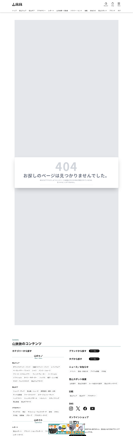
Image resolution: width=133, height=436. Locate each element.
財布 (50, 412)
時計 (24, 412)
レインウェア (55, 367)
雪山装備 (16, 402)
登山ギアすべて (26, 402)
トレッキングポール (30, 398)
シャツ (34, 370)
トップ (14, 10)
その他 (15, 415)
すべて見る (93, 351)
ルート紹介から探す (95, 383)
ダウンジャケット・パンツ (21, 367)
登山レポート (17, 431)
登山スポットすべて (110, 383)
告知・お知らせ (83, 371)
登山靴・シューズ (32, 391)
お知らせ (93, 10)
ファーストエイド (30, 394)
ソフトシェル (17, 377)
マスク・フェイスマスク (21, 381)
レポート (51, 10)
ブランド (112, 10)
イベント (73, 371)
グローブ (29, 415)
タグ (119, 10)
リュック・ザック (19, 391)
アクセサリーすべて (40, 415)
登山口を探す (82, 383)
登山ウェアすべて (37, 381)
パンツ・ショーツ (44, 370)
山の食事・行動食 (62, 10)
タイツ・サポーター (30, 377)
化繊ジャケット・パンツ (41, 367)
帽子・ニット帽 (53, 377)
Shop (112, 5)
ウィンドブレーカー (39, 374)
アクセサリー (41, 10)
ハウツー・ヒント (76, 10)
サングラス (16, 412)
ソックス (42, 377)
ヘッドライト (17, 398)
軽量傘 (22, 415)
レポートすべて (18, 435)
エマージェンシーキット (46, 394)
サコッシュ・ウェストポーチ (37, 412)
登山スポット (102, 10)
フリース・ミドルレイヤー (21, 374)
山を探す (73, 383)
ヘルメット (43, 398)
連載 (86, 10)
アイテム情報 (94, 371)
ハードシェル (52, 374)
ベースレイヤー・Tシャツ (21, 370)
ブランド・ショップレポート (33, 431)
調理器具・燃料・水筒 (48, 391)
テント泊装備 (17, 394)
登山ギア (32, 10)
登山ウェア (22, 10)
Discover (106, 5)
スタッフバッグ (54, 398)
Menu (119, 5)
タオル (56, 412)
